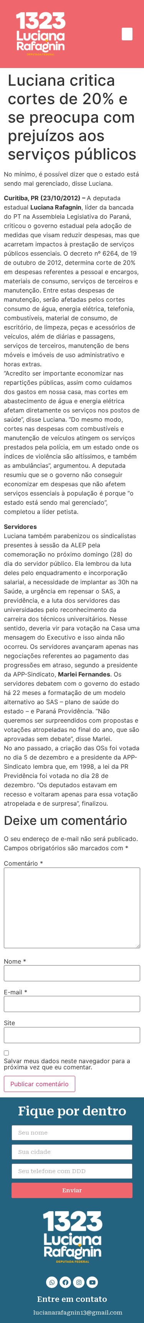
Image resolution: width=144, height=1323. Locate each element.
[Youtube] (92, 1282)
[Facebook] (65, 1282)
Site (9, 1023)
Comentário (23, 863)
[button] (127, 34)
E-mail (15, 992)
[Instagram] (78, 1282)
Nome (15, 961)
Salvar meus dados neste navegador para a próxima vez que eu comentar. (67, 1064)
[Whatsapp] (52, 1282)
